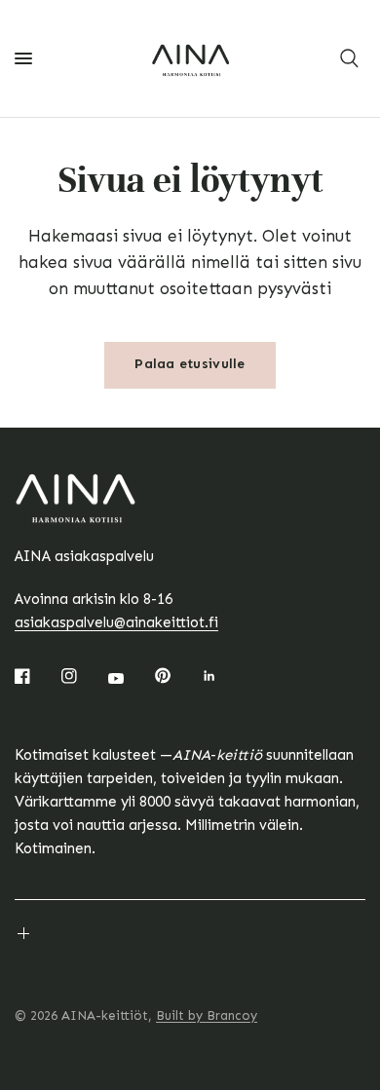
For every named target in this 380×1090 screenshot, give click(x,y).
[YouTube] (129, 678)
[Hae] (349, 58)
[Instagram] (82, 676)
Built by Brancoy (206, 1015)
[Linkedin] (223, 676)
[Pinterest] (176, 675)
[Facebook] (36, 676)
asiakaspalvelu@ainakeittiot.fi (116, 622)
